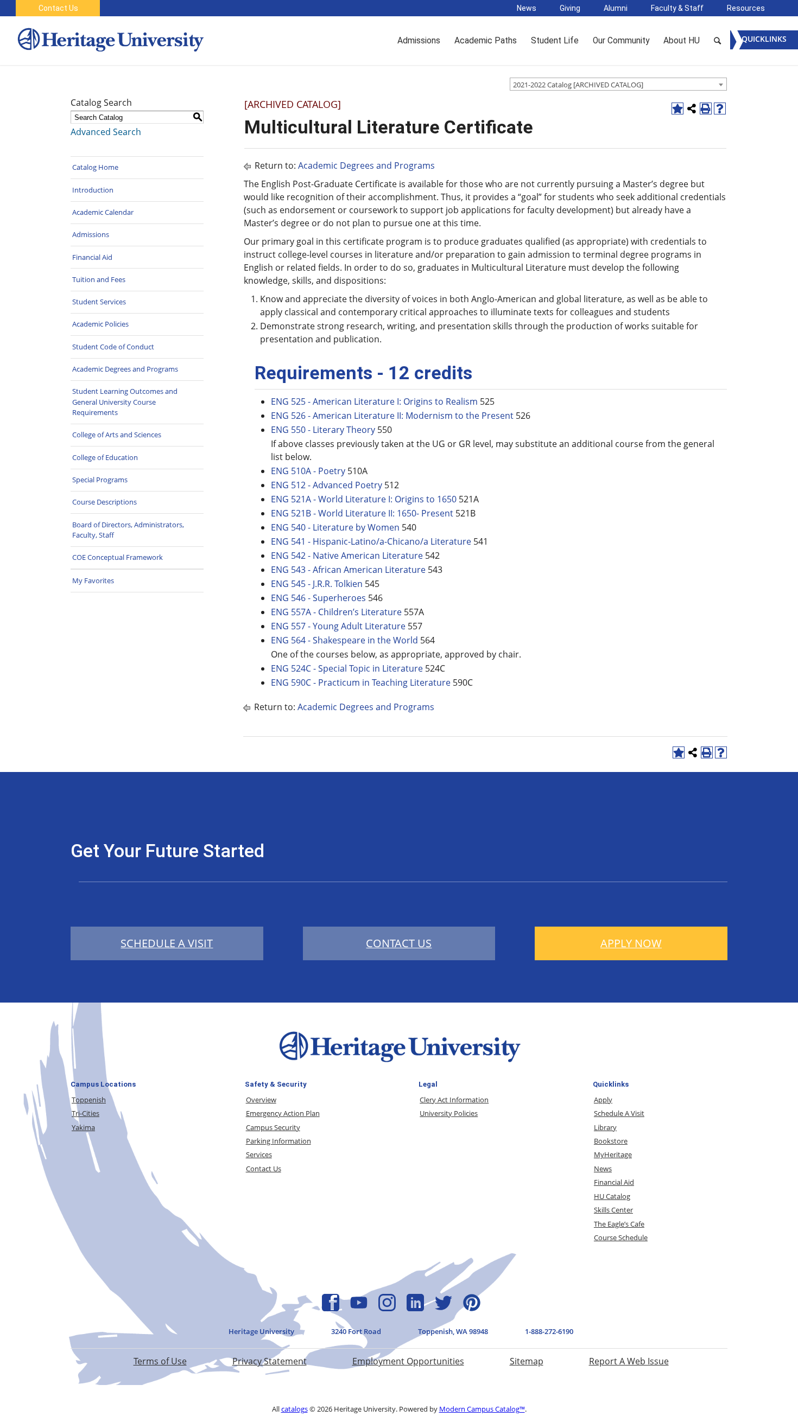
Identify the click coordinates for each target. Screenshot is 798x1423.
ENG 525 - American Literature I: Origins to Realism (374, 401)
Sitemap (526, 1361)
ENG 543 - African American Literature (348, 570)
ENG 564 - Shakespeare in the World (344, 640)
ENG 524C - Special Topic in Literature (347, 668)
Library (605, 1127)
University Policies (449, 1113)
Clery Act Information (454, 1100)
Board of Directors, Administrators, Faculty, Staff (128, 530)
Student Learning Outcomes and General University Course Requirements (125, 401)
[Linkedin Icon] (415, 1308)
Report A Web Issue (629, 1361)
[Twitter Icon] (443, 1308)
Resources (746, 8)
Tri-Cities (85, 1113)
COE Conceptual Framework (117, 557)
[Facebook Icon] (330, 1308)
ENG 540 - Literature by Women (335, 527)
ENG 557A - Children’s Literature (336, 612)
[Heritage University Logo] (399, 1064)
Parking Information (278, 1141)
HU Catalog (612, 1196)
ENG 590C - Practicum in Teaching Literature (361, 682)
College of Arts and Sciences (116, 434)
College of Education (105, 457)
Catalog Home (95, 167)
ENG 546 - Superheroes (318, 598)
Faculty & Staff (677, 8)
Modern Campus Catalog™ (482, 1409)
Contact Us (58, 8)
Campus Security (273, 1127)
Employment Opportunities (408, 1361)
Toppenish (89, 1100)
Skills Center (613, 1210)
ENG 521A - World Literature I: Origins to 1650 (364, 499)
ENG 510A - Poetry (308, 471)
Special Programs (100, 479)
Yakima (83, 1127)
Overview (261, 1100)
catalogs (294, 1409)
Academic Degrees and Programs (125, 369)
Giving (570, 8)
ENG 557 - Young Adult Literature (338, 626)
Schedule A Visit (619, 1113)
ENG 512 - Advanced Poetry (326, 485)
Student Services (99, 302)
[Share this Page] (692, 108)
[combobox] (618, 84)
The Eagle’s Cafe (619, 1224)
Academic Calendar (103, 212)
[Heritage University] (110, 40)
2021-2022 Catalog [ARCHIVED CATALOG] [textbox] (578, 85)
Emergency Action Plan (283, 1113)
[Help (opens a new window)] (720, 108)
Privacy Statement (269, 1361)
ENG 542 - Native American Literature (347, 555)
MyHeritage (613, 1154)
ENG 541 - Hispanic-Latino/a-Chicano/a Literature (371, 541)
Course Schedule (621, 1237)
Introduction (92, 190)
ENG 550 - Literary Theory (323, 430)
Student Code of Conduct (113, 347)
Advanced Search (106, 132)
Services (259, 1154)
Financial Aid (92, 257)
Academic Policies (100, 324)
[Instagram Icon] (387, 1308)
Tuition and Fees (98, 279)
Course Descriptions (104, 502)
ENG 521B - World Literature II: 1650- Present (362, 513)
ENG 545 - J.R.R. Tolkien (317, 584)
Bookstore (611, 1141)
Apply (603, 1100)
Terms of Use (160, 1361)
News (526, 8)
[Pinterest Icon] (471, 1308)
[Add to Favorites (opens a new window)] (677, 108)
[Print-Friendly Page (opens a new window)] (706, 108)
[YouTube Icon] (359, 1308)
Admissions (90, 234)
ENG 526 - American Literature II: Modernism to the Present (392, 416)
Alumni (616, 8)
